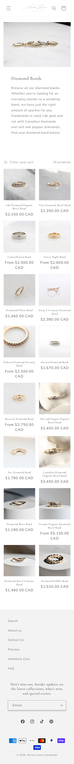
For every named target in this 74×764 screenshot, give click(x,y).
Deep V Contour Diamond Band (54, 312)
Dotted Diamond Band (54, 362)
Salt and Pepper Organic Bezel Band (55, 420)
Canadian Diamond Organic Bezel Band (55, 474)
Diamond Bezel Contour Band (19, 582)
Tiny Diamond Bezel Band (55, 205)
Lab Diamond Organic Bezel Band (19, 206)
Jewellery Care (19, 659)
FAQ (11, 668)
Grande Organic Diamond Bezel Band (54, 525)
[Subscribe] (61, 705)
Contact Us (16, 640)
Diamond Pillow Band (19, 310)
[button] (8, 8)
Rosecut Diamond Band (19, 419)
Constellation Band (19, 257)
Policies (14, 649)
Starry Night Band (55, 257)
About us (14, 630)
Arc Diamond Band (19, 472)
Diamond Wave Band (19, 524)
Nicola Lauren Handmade (42, 755)
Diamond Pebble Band (54, 581)
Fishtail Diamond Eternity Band (19, 364)
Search (13, 621)
